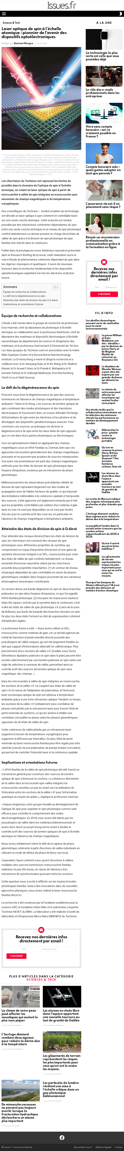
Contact (118, 1147)
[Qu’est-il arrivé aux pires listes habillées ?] (92, 547)
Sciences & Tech (41, 979)
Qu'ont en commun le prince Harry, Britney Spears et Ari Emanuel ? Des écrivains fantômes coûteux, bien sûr (112, 457)
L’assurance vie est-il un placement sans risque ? (103, 205)
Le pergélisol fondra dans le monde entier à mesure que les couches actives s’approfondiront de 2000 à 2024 (104, 531)
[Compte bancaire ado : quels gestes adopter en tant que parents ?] (104, 153)
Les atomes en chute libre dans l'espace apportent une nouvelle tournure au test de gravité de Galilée (61, 1015)
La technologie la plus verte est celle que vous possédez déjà (102, 56)
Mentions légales (103, 1147)
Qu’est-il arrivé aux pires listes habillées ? (110, 546)
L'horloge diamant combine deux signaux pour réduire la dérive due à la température (21, 1039)
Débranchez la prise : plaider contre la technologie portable (110, 435)
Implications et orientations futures (23, 304)
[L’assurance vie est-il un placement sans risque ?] (104, 190)
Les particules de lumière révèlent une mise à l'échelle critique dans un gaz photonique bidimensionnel (61, 1090)
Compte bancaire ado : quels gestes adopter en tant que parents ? (103, 170)
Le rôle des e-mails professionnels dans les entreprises (102, 93)
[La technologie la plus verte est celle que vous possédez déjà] (104, 39)
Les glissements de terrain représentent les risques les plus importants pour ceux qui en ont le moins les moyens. (61, 1063)
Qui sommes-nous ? (83, 1147)
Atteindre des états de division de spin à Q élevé (30, 300)
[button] (54, 287)
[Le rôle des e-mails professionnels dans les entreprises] (104, 76)
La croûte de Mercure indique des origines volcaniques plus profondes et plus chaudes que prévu (104, 503)
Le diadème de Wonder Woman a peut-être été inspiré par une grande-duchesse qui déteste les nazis (112, 374)
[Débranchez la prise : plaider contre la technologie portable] (92, 434)
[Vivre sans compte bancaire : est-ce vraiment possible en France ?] (104, 113)
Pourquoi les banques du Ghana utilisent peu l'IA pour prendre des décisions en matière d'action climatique (103, 586)
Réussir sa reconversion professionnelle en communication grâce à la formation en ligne (103, 242)
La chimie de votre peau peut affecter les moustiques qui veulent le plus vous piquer (20, 1015)
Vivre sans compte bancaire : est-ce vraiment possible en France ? (101, 131)
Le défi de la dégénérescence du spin (24, 295)
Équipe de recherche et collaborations (24, 291)
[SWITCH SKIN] (120, 14)
